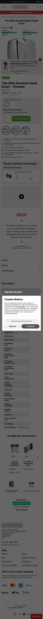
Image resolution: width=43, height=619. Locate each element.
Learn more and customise (21, 321)
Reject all (12, 326)
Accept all (30, 326)
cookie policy (20, 306)
